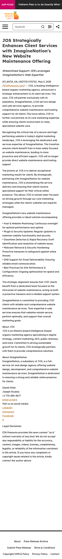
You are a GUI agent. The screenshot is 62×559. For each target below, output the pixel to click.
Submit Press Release (19, 547)
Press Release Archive (36, 541)
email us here (9, 399)
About (17, 541)
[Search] (42, 26)
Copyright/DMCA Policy (16, 554)
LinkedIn (7, 407)
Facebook (8, 415)
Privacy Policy (40, 554)
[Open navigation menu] (5, 27)
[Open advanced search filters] (49, 26)
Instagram (8, 411)
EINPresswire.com (14, 85)
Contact (54, 554)
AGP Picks (7, 4)
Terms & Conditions (44, 547)
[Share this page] (58, 27)
